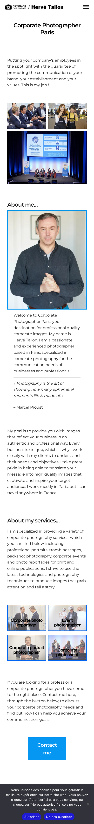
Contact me (47, 749)
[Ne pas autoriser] (88, 804)
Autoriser (31, 817)
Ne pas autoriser (59, 817)
